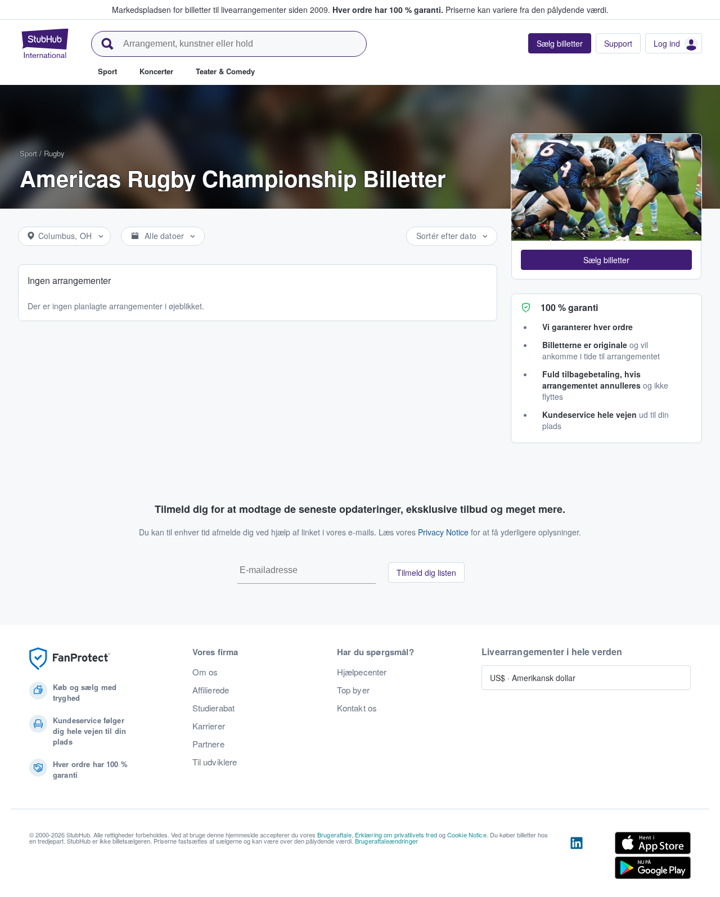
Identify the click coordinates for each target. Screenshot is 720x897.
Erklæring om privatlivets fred (396, 834)
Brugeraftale (334, 834)
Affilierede (211, 690)
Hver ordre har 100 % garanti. (387, 9)
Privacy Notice (443, 532)
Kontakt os (357, 708)
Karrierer (208, 726)
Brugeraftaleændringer (386, 840)
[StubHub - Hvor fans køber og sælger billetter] (45, 43)
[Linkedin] (576, 857)
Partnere (208, 744)
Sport (28, 153)
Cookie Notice (467, 834)
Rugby (54, 153)
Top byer (353, 690)
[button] (606, 260)
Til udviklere (214, 762)
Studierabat (213, 708)
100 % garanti (569, 307)
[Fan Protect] (69, 658)
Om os (205, 672)
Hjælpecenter (362, 672)
